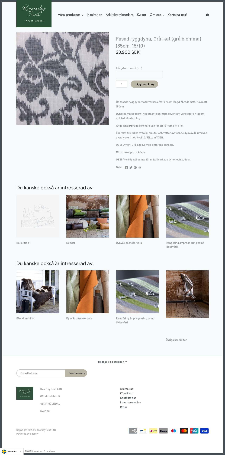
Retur (123, 406)
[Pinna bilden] (135, 166)
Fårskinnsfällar (25, 318)
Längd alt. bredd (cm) (129, 68)
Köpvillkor (126, 393)
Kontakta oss (128, 397)
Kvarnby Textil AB (46, 429)
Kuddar (70, 242)
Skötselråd (126, 388)
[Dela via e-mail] (139, 166)
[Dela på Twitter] (131, 166)
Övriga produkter (176, 339)
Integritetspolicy (130, 402)
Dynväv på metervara (129, 242)
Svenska (12, 451)
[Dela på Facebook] (126, 166)
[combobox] (12, 451)
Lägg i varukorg (144, 84)
